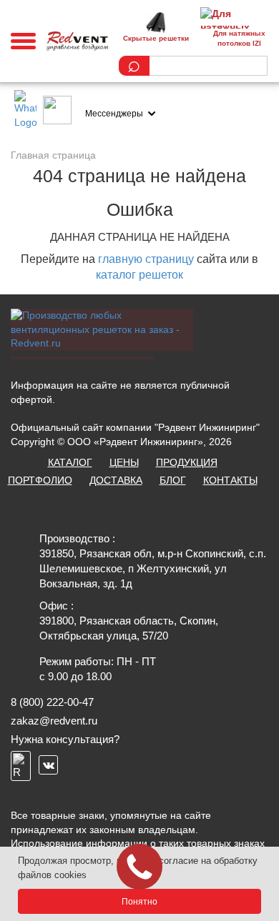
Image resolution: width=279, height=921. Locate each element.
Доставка (115, 480)
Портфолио (40, 480)
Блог (173, 480)
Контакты (230, 480)
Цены (124, 462)
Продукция (186, 462)
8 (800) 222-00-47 (52, 702)
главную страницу (146, 259)
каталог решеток (139, 275)
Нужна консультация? (65, 739)
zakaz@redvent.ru (54, 721)
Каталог (70, 462)
